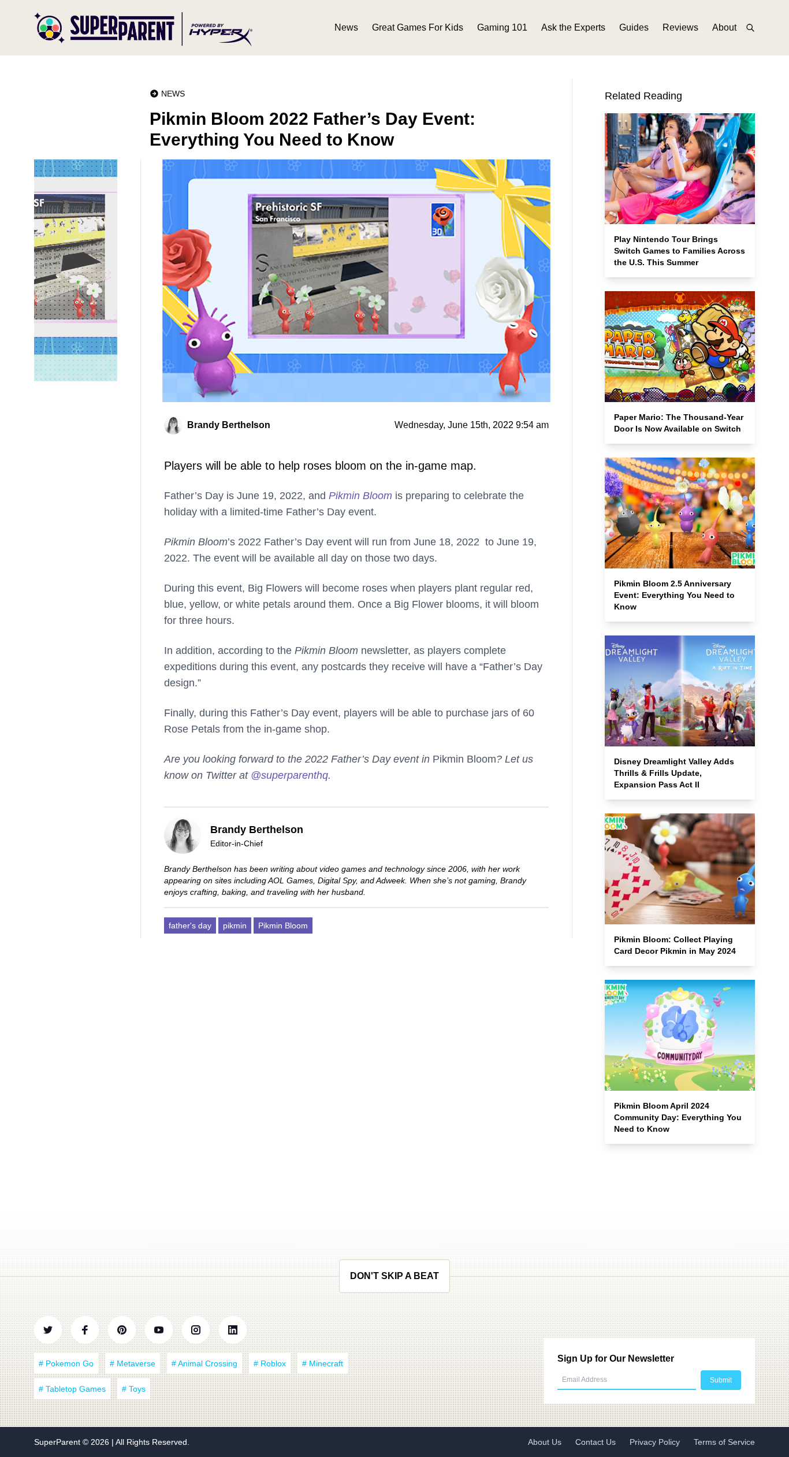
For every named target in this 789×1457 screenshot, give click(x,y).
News (346, 27)
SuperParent (58, 1442)
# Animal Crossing (204, 1363)
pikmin (235, 925)
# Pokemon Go (66, 1363)
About (724, 27)
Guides (634, 27)
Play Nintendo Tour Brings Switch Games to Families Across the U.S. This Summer (679, 251)
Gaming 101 (502, 27)
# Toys (134, 1388)
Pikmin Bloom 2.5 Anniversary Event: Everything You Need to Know (674, 595)
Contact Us (595, 1442)
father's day (190, 925)
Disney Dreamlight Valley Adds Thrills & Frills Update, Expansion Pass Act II (674, 773)
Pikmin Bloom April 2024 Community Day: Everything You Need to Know (678, 1117)
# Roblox (270, 1363)
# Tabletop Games (72, 1388)
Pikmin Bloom (360, 495)
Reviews (680, 27)
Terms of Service (724, 1442)
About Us (544, 1442)
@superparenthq (289, 775)
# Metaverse (132, 1363)
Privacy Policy (655, 1442)
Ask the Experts (573, 27)
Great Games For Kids (417, 27)
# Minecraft (322, 1363)
